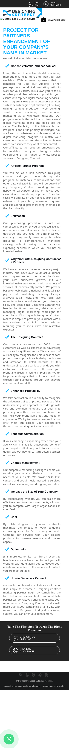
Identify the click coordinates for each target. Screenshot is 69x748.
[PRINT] (47, 675)
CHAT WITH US (27, 638)
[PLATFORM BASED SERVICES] (27, 675)
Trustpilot (60, 686)
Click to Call (55, 3)
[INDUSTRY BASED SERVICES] (20, 675)
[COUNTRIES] (33, 675)
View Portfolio (56, 20)
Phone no (28, 650)
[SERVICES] (40, 675)
